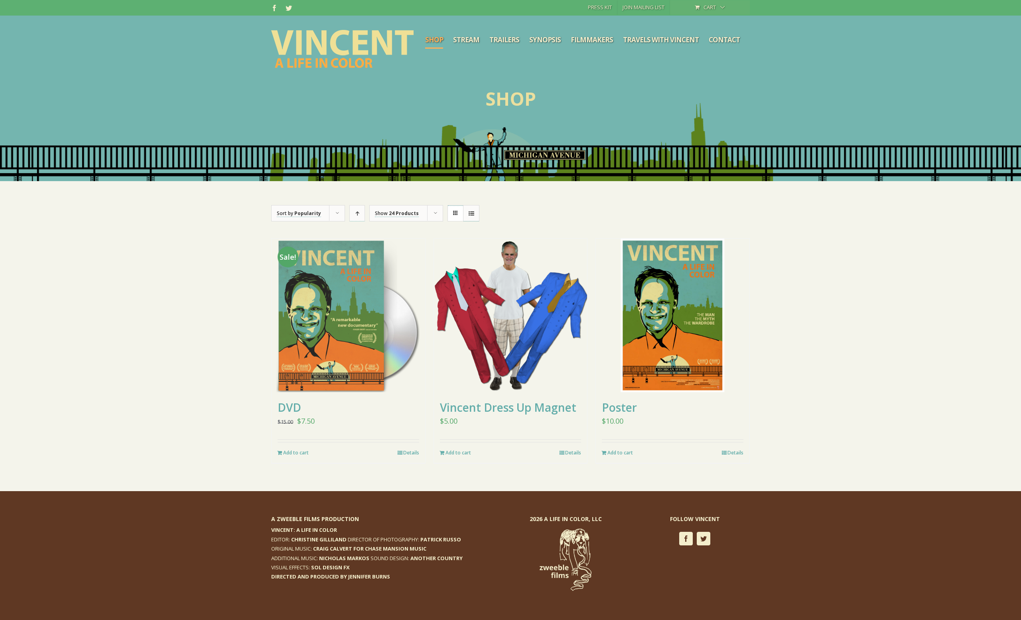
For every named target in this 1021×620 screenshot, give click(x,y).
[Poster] (672, 315)
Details (411, 452)
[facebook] (686, 538)
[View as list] (471, 213)
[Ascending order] (357, 213)
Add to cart (296, 452)
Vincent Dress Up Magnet (508, 407)
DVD (289, 407)
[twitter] (703, 538)
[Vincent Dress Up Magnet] (510, 315)
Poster (619, 407)
